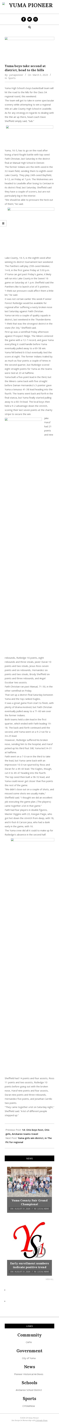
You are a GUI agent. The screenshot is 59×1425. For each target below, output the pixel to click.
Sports (12, 78)
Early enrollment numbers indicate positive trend (29, 1265)
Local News (43, 1208)
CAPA (29, 1342)
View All (49, 1279)
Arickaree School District (29, 1389)
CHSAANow (28, 1405)
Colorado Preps (41, 1420)
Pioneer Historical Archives (28, 1374)
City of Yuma (29, 1358)
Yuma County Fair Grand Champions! (29, 1202)
